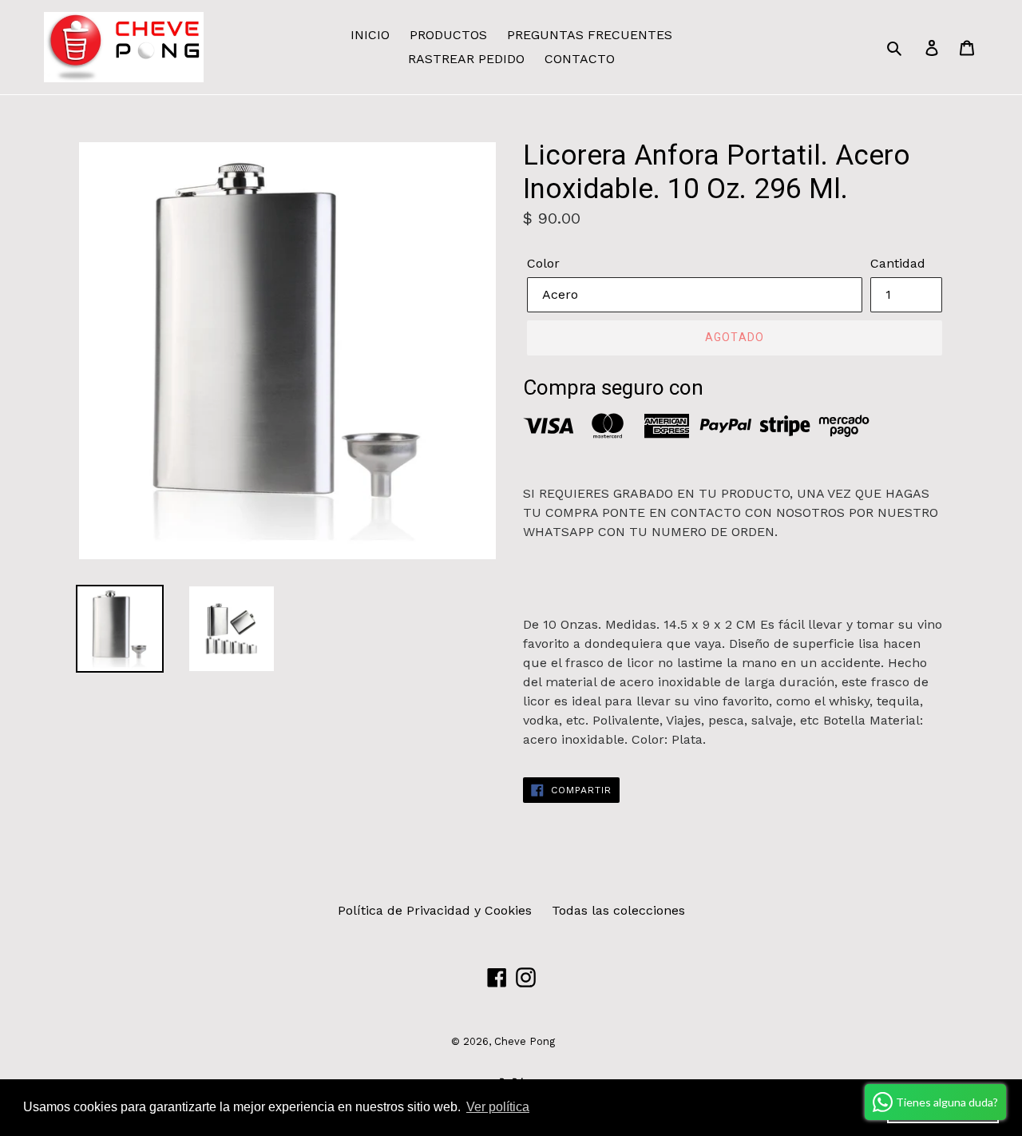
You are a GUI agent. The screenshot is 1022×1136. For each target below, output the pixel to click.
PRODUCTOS (448, 34)
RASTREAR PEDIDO (466, 58)
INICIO (370, 34)
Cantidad (897, 263)
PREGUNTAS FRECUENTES (589, 34)
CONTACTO (580, 58)
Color (543, 263)
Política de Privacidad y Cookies (435, 910)
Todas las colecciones (618, 910)
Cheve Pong (524, 1041)
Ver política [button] (497, 1107)
